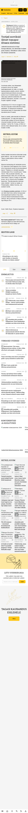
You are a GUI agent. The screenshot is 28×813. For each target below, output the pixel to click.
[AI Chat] (21, 811)
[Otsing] (16, 811)
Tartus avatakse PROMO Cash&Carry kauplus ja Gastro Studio (13, 292)
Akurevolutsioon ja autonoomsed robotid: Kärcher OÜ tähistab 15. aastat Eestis (15, 331)
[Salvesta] (26, 278)
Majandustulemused (7, 496)
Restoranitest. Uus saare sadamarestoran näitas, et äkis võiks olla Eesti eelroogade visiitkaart (13, 348)
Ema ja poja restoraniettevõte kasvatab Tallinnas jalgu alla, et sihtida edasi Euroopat (12, 141)
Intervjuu (9, 277)
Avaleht (3, 13)
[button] (10, 581)
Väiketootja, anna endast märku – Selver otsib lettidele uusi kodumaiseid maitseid (15, 302)
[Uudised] (7, 811)
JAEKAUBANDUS (5, 21)
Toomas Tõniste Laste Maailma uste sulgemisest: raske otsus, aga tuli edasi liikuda (20, 503)
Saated (17, 496)
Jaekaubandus (5, 227)
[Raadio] (12, 811)
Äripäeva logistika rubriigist (12, 191)
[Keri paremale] (25, 251)
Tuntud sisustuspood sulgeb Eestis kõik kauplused (7, 478)
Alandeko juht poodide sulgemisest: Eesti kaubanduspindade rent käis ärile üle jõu (15, 321)
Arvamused (4, 344)
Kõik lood (9, 13)
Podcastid (21, 13)
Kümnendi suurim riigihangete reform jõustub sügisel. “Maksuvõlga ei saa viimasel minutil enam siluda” (13, 392)
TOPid (15, 13)
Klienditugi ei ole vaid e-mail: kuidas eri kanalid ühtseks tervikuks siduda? (10, 258)
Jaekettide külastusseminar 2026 (12, 450)
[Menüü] (2, 811)
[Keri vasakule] (2, 251)
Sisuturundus (13, 288)
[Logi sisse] (25, 811)
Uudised (8, 308)
